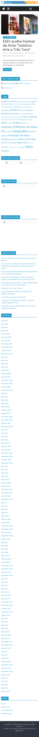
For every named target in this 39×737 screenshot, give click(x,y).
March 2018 (5, 632)
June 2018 (4, 622)
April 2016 (4, 688)
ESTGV (9, 123)
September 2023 (7, 427)
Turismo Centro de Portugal (16, 147)
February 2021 (6, 519)
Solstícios (22, 56)
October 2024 (6, 387)
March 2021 (5, 516)
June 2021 (4, 506)
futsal (23, 123)
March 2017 (5, 658)
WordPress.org (6, 714)
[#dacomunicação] (3, 8)
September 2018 (7, 612)
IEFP (26, 123)
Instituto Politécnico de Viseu (19, 127)
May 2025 (4, 364)
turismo (4, 147)
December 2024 (6, 380)
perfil (3, 142)
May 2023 (4, 436)
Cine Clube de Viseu (7, 107)
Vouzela (5, 150)
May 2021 (4, 509)
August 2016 (5, 675)
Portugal (9, 143)
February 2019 (6, 595)
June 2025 (4, 360)
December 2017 (6, 642)
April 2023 (4, 440)
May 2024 (4, 400)
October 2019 (6, 572)
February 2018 (6, 635)
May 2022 (4, 473)
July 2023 (4, 430)
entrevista (4, 119)
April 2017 (4, 655)
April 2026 (4, 331)
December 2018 (6, 602)
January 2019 (5, 599)
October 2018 (6, 609)
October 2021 (6, 496)
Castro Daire (8, 104)
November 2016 (7, 665)
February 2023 (6, 446)
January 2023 (5, 450)
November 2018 (7, 605)
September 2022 (7, 463)
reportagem (18, 142)
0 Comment (31, 53)
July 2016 (4, 678)
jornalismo (8, 132)
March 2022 (5, 479)
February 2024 (6, 410)
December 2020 (6, 526)
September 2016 (7, 671)
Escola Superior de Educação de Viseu (19, 120)
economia (4, 117)
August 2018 (5, 615)
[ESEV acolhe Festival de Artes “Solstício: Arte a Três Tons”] (19, 15)
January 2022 (5, 486)
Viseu (29, 146)
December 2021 (6, 489)
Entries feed (5, 707)
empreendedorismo (14, 117)
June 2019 (4, 582)
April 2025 (4, 367)
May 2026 (4, 327)
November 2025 (7, 347)
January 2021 (5, 522)
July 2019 (4, 579)
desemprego (22, 114)
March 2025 (5, 370)
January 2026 (5, 340)
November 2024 (7, 383)
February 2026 (6, 337)
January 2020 (5, 562)
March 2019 (5, 592)
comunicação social (26, 107)
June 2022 (4, 470)
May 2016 (4, 685)
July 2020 (4, 542)
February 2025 (6, 374)
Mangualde (20, 131)
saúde (25, 142)
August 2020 (5, 539)
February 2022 (6, 483)
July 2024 (4, 393)
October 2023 (6, 423)
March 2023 (5, 443)
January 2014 (5, 691)
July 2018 (4, 618)
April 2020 (4, 552)
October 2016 (6, 668)
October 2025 (6, 350)
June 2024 (4, 397)
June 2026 (4, 324)
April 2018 (4, 628)
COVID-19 (15, 110)
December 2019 (6, 565)
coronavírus (5, 110)
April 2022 (4, 476)
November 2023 (7, 420)
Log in (3, 704)
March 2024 (5, 407)
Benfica (26, 101)
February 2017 (6, 661)
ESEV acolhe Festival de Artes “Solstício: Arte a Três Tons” (19, 45)
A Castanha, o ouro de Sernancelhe (13, 297)
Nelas (15, 139)
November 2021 (7, 493)
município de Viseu (19, 135)
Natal (11, 139)
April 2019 (4, 589)
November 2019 (7, 569)
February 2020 (6, 559)
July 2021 (4, 503)
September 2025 (7, 354)
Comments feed (7, 710)
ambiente (20, 101)
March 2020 (5, 556)
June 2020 (4, 546)
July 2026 (4, 321)
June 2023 (4, 433)
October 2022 (6, 460)
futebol (16, 122)
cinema (17, 106)
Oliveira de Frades (27, 139)
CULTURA (7, 37)
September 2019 (7, 575)
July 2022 (4, 466)
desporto (30, 114)
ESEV (13, 37)
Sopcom (31, 143)
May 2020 (4, 549)
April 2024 (4, 403)
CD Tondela (17, 104)
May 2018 (4, 625)
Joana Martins (20, 53)
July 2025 (4, 357)
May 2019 (4, 585)
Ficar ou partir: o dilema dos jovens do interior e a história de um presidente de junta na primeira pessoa (18, 266)
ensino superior (29, 116)
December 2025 (6, 344)
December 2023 (6, 417)
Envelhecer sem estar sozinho (11, 288)
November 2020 (7, 529)
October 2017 (6, 648)
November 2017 (7, 645)
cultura (23, 110)
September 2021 (7, 499)
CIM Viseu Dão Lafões (28, 104)
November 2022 (7, 456)
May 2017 (4, 652)
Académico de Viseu (9, 101)
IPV (3, 131)
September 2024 (7, 390)
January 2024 (5, 413)
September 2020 (7, 536)
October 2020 (6, 532)
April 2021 (4, 513)
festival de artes (13, 56)
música (5, 139)
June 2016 (4, 681)
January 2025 (5, 377)
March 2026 (5, 334)
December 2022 (6, 453)
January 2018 (5, 638)
